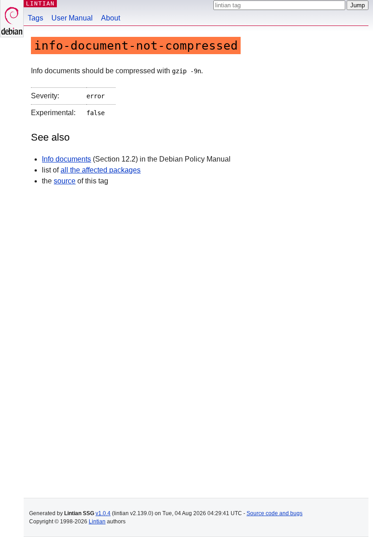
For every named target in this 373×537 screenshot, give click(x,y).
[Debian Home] (11, 18)
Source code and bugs (274, 513)
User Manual (72, 18)
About (110, 18)
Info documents (66, 159)
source (65, 181)
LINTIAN (40, 3)
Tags (35, 18)
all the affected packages (100, 170)
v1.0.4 (103, 513)
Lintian (97, 521)
